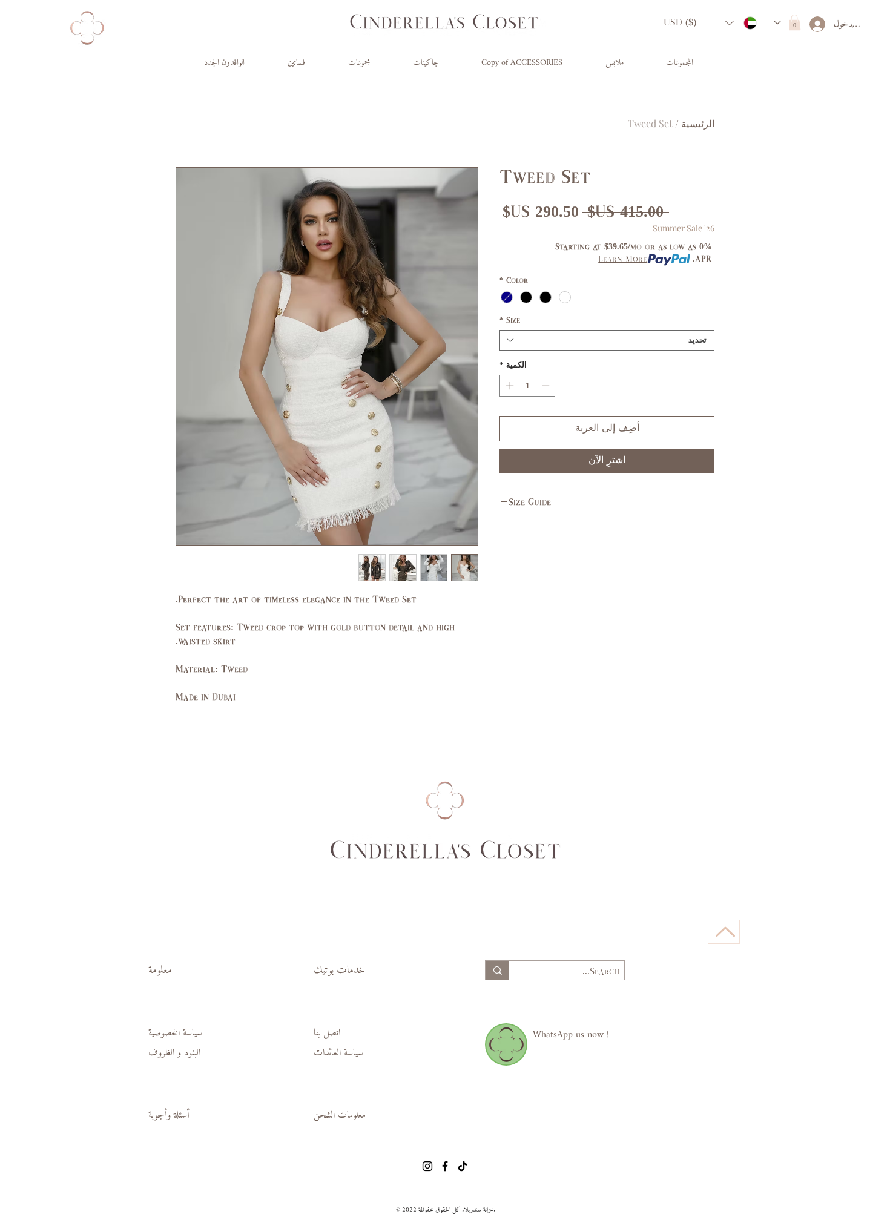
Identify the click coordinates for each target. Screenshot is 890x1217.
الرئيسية (697, 123)
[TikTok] (462, 1166)
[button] (699, 23)
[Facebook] (445, 1166)
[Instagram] (427, 1166)
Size (509, 320)
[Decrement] (546, 385)
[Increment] (508, 385)
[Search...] (497, 970)
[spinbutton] (527, 385)
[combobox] (606, 340)
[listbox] (699, 23)
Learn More (622, 259)
